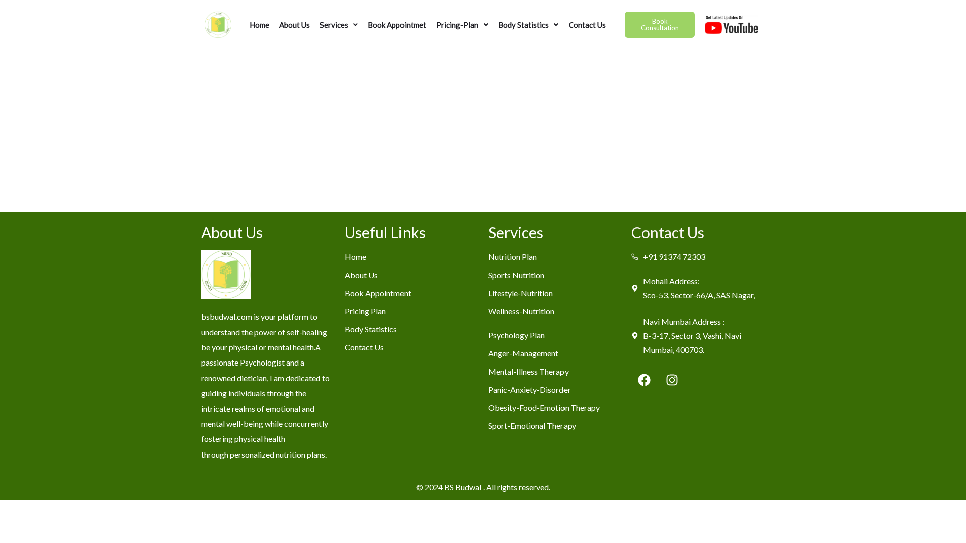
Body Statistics (523, 24)
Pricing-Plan (457, 24)
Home (259, 24)
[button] (339, 25)
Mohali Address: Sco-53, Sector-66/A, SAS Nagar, (699, 288)
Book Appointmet (397, 24)
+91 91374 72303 (674, 256)
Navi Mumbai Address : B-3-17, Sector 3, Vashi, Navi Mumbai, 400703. (692, 335)
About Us (294, 24)
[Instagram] (671, 379)
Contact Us (587, 24)
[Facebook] (644, 379)
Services (334, 24)
